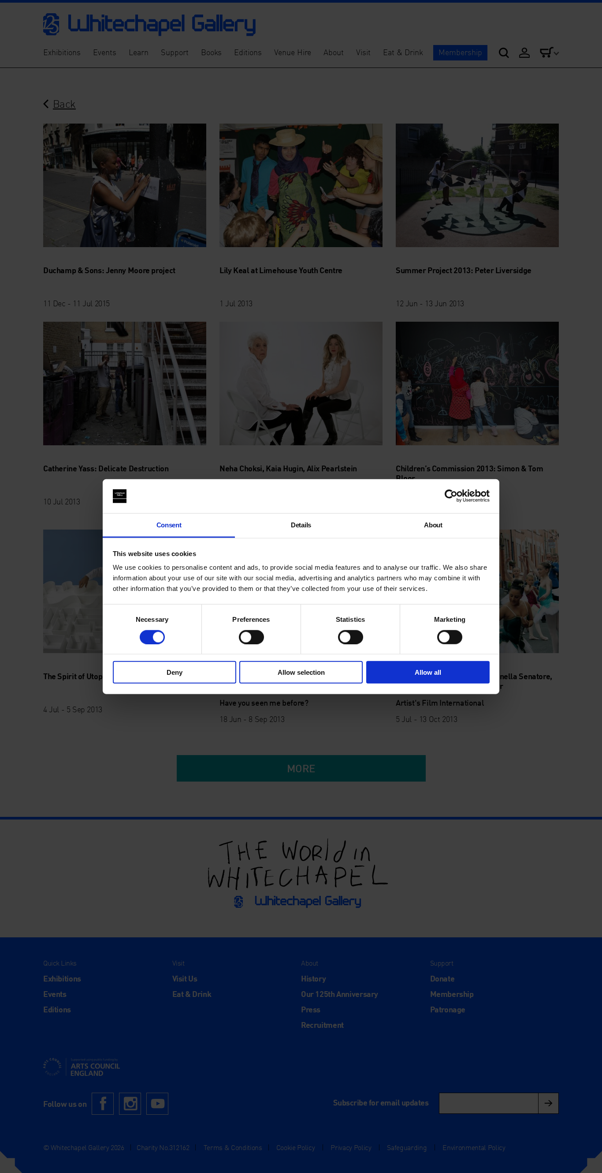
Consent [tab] (169, 525)
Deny (174, 672)
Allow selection (301, 672)
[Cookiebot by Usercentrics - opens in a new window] (451, 496)
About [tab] (433, 525)
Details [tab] (301, 525)
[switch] (251, 637)
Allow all (428, 672)
